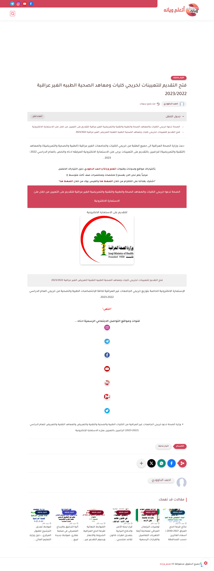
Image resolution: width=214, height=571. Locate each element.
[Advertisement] (107, 50)
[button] (171, 463)
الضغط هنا (106, 181)
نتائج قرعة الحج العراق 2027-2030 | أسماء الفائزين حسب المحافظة (176, 533)
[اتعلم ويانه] (181, 9)
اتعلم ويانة (109, 169)
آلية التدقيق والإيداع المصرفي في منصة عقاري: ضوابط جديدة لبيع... (66, 533)
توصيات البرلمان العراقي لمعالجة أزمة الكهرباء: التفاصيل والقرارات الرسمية (147, 533)
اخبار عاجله (178, 78)
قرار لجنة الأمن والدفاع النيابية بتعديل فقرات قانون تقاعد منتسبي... (121, 533)
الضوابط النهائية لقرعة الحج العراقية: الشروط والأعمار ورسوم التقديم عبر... (93, 533)
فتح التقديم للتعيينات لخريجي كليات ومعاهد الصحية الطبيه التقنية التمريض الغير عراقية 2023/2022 (128, 132)
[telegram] (12, 4)
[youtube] (24, 4)
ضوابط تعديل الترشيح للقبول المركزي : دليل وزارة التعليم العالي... (40, 533)
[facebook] (31, 4)
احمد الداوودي (171, 104)
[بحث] (12, 13)
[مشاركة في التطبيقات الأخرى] (141, 463)
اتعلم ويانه (166, 564)
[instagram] (18, 4)
